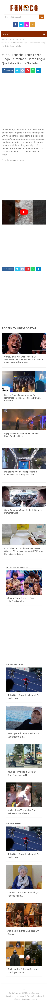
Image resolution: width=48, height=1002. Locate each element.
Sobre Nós (9, 996)
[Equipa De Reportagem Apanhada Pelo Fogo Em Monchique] (24, 419)
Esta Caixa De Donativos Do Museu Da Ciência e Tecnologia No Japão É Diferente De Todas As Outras (24, 551)
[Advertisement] (24, 101)
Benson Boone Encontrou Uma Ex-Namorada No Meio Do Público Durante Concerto (22, 398)
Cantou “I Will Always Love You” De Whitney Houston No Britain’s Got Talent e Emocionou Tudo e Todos (23, 360)
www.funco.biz (33, 993)
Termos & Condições (34, 996)
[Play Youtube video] (24, 212)
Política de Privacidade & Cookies (25, 999)
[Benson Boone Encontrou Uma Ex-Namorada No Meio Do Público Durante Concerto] (24, 381)
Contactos (20, 996)
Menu (5, 34)
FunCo (11, 993)
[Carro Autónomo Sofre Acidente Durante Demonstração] (24, 496)
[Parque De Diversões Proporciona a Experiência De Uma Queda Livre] (24, 458)
